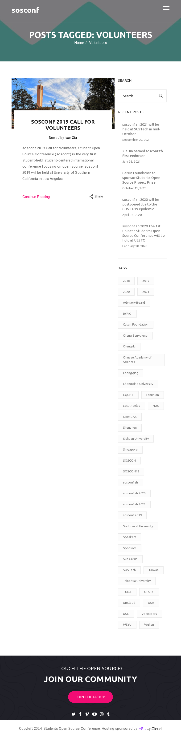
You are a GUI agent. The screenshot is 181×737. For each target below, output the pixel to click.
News (53, 138)
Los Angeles (131, 405)
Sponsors (130, 548)
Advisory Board (134, 302)
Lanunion (152, 394)
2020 (126, 291)
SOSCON (129, 460)
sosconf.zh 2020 (134, 493)
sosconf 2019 (132, 515)
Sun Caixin (130, 558)
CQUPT (128, 394)
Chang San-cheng (135, 335)
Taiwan (153, 570)
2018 (126, 280)
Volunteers (149, 613)
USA (151, 602)
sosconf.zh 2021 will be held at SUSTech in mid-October (141, 129)
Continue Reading (36, 197)
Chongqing (131, 373)
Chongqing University (138, 383)
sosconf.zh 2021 (134, 504)
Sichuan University (136, 438)
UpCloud (129, 602)
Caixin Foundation (135, 324)
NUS (156, 405)
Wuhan (149, 624)
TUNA (127, 591)
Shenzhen (130, 427)
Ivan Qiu (71, 138)
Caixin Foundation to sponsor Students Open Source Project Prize (141, 177)
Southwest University (138, 526)
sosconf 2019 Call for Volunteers (63, 125)
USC (126, 613)
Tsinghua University (137, 580)
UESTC (149, 591)
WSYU (127, 624)
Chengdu (129, 346)
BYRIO (127, 313)
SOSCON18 (131, 471)
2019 (145, 280)
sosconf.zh (130, 482)
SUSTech (129, 570)
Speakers (129, 537)
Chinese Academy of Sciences (137, 360)
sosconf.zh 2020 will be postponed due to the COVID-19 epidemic (140, 204)
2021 (145, 291)
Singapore (130, 449)
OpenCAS (130, 416)
